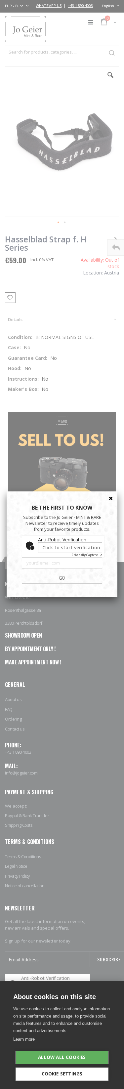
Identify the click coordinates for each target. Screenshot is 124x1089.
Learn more (24, 1039)
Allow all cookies (62, 1057)
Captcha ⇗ (86, 555)
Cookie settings (62, 1074)
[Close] (110, 498)
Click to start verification (71, 547)
